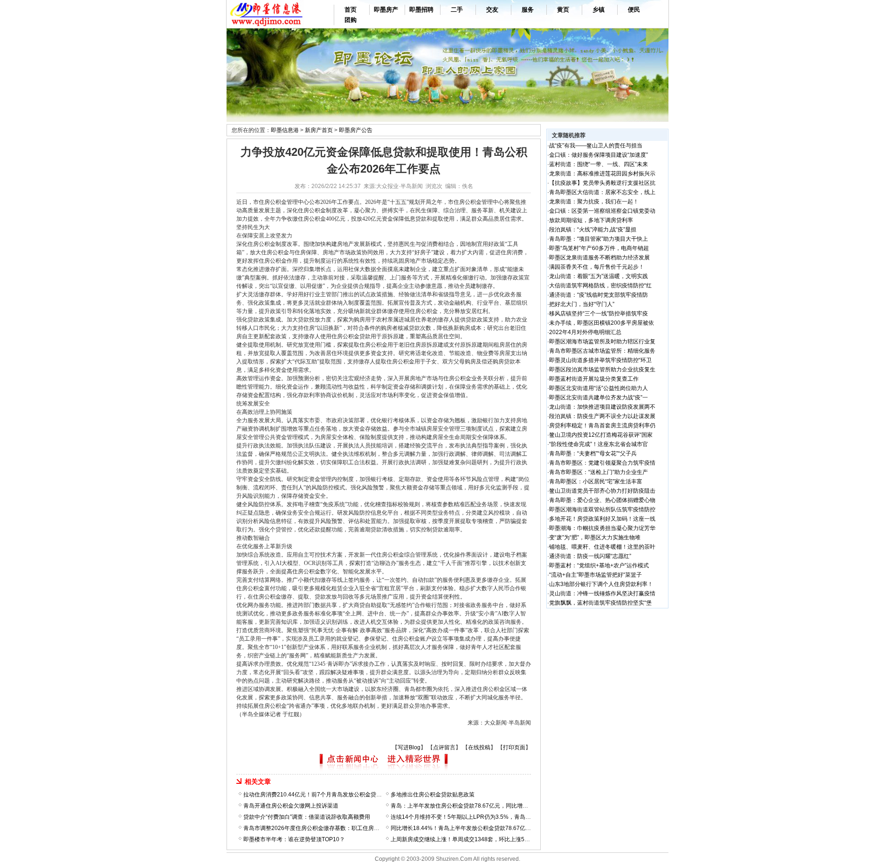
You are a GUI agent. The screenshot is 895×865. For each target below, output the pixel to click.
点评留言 (444, 747)
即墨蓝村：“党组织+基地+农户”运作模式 (599, 565)
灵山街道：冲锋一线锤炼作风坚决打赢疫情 (602, 593)
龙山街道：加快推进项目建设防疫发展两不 (602, 407)
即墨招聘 (421, 9)
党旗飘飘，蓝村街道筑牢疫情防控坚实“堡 (600, 603)
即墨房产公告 (355, 130)
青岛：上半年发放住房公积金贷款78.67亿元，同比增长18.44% (469, 805)
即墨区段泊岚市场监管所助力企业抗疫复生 (602, 369)
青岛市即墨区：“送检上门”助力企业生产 (598, 472)
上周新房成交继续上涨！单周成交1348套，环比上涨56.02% (466, 839)
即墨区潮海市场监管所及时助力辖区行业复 (602, 341)
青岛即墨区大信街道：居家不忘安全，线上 (602, 192)
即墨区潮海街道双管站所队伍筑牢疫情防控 (602, 509)
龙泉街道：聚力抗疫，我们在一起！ (594, 201)
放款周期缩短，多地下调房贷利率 (591, 220)
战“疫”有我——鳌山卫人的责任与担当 (595, 145)
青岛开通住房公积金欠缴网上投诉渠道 (290, 805)
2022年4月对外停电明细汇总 (585, 332)
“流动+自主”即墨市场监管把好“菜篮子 (595, 575)
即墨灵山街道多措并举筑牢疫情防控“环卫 (600, 360)
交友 (492, 9)
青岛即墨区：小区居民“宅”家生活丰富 (595, 481)
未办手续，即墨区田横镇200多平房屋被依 (601, 323)
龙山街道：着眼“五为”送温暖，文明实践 (598, 276)
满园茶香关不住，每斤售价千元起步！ (596, 267)
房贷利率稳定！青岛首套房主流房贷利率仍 (602, 425)
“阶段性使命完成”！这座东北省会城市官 (598, 444)
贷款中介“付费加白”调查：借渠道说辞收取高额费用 (306, 817)
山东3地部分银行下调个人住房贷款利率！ (601, 584)
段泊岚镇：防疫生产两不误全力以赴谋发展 (602, 416)
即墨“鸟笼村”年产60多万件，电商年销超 (599, 248)
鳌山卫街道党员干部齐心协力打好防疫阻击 (602, 491)
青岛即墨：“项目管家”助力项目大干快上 (598, 239)
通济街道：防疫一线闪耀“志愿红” (590, 556)
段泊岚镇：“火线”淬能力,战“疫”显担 (592, 229)
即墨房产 (386, 9)
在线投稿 (479, 747)
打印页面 (514, 747)
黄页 (563, 9)
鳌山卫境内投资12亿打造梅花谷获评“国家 (601, 435)
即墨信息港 (285, 130)
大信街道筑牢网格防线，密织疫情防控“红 (600, 285)
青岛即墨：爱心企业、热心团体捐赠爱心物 (602, 500)
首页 (350, 9)
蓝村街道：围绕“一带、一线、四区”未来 (598, 164)
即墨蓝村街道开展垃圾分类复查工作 (594, 379)
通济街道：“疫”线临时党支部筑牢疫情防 (598, 295)
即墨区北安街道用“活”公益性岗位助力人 (598, 388)
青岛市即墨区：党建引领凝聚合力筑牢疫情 (602, 463)
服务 (528, 9)
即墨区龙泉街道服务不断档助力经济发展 (599, 257)
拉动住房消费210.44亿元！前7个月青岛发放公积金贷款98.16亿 (322, 794)
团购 (350, 19)
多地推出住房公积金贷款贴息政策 (433, 794)
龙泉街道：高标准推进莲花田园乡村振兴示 (602, 173)
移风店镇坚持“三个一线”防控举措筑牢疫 (598, 313)
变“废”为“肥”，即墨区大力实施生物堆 (594, 537)
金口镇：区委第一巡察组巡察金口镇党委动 (602, 211)
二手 (457, 9)
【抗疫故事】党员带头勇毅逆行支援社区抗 (602, 183)
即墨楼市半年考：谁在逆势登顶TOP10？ (294, 839)
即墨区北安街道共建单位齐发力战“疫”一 (598, 397)
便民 (634, 9)
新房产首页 (319, 130)
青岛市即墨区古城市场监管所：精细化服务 (602, 351)
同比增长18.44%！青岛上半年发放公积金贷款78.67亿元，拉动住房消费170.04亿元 (495, 828)
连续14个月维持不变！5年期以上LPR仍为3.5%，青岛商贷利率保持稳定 (480, 817)
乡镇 (598, 9)
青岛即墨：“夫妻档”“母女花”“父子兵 (593, 453)
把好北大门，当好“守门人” (581, 304)
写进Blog (409, 747)
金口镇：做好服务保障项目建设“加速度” (598, 155)
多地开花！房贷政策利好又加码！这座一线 (602, 519)
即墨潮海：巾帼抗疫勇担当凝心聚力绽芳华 (602, 528)
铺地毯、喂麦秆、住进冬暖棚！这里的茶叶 (602, 547)
